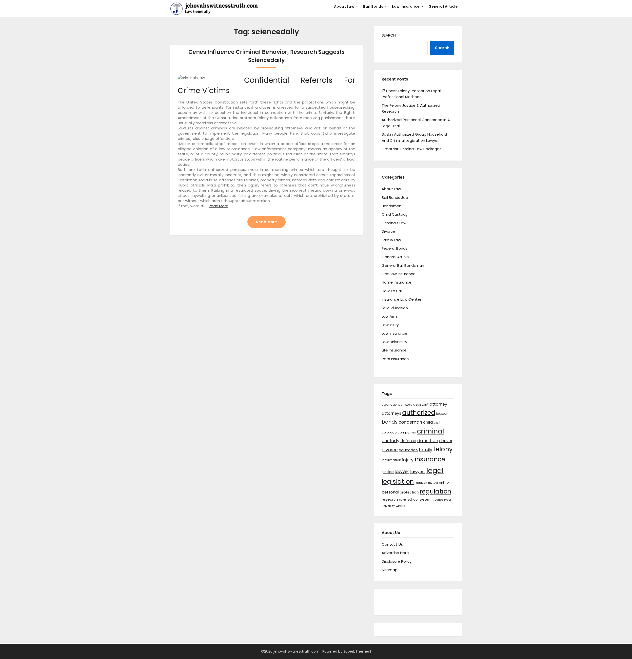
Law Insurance (406, 6)
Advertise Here (395, 552)
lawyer (402, 471)
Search (389, 35)
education (408, 450)
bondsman (410, 422)
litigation (421, 483)
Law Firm (389, 316)
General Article (443, 6)
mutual (433, 483)
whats (400, 506)
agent (395, 404)
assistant (421, 404)
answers (406, 405)
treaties (438, 500)
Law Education (395, 307)
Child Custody (395, 214)
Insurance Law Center (401, 299)
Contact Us (392, 544)
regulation (435, 491)
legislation (398, 481)
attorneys (391, 413)
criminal (430, 431)
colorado (389, 432)
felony (443, 449)
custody (390, 440)
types (448, 500)
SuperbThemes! (357, 651)
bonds (389, 421)
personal (390, 492)
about (385, 405)
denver (445, 440)
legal (435, 470)
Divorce (388, 231)
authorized (418, 412)
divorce (390, 450)
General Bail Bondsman (403, 265)
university (388, 506)
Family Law (391, 240)
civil (437, 422)
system (425, 499)
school (413, 499)
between (442, 414)
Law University (394, 341)
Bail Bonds (373, 6)
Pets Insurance (395, 358)
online (444, 482)
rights (403, 500)
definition (427, 440)
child (428, 422)
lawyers (417, 471)
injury (408, 460)
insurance (430, 459)
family (425, 450)
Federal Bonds (395, 248)
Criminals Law (394, 223)
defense (408, 440)
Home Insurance (397, 282)
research (390, 499)
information (391, 460)
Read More (218, 205)
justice (388, 471)
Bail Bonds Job (395, 197)
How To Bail (392, 290)
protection (409, 492)
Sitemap (389, 569)
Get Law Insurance (398, 273)
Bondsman (391, 205)
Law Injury (390, 324)
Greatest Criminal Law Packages (411, 148)
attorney (438, 404)
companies (407, 432)
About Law (344, 6)
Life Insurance (394, 350)
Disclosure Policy (397, 561)
